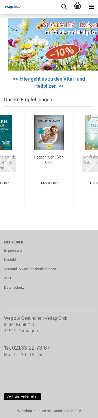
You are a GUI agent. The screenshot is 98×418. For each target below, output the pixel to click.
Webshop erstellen (31, 411)
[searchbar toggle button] (64, 7)
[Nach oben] (83, 409)
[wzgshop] (11, 7)
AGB (7, 278)
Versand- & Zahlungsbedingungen (30, 269)
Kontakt (10, 260)
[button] (8, 164)
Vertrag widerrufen (23, 396)
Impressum (13, 250)
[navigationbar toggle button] (91, 7)
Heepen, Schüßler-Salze (49, 160)
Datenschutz (14, 287)
